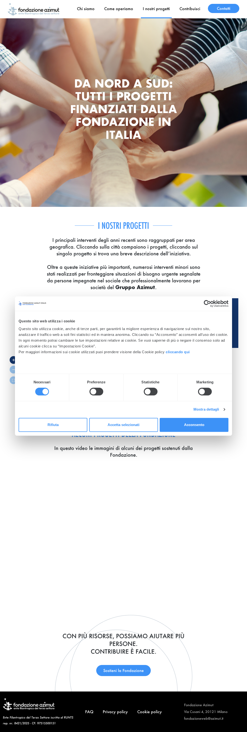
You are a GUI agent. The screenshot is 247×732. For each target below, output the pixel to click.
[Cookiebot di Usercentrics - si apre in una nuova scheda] (207, 303)
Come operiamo (118, 8)
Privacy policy (115, 711)
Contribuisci (189, 8)
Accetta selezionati (123, 425)
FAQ (89, 711)
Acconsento (194, 425)
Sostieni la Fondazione (123, 670)
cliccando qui (178, 352)
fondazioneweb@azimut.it (203, 718)
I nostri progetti (156, 8)
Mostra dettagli (206, 409)
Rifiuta (53, 425)
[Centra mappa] (13, 380)
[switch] (96, 391)
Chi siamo (86, 8)
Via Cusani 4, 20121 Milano (205, 711)
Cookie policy (149, 711)
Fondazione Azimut (198, 705)
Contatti (223, 8)
